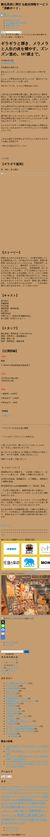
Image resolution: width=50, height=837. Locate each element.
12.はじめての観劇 (14, 711)
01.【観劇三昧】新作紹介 (17, 23)
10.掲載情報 (11, 706)
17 (17, 665)
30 (14, 670)
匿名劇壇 (26, 803)
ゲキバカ (5, 793)
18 (2, 668)
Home (3, 34)
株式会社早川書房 (34, 807)
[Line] (25, 626)
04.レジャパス (12, 691)
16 (14, 665)
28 (10, 670)
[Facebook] (25, 630)
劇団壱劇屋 (13, 803)
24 (17, 668)
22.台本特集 (11, 734)
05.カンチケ (11, 693)
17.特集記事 (11, 724)
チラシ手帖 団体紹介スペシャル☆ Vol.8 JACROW (27, 761)
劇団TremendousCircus (39, 800)
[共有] (25, 637)
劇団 (30, 799)
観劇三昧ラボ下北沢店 (16, 819)
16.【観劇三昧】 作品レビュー (19, 721)
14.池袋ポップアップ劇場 (17, 716)
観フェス (9, 815)
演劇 (16, 811)
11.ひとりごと (12, 708)
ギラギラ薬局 (11, 642)
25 (2, 670)
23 (14, 668)
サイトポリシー (12, 828)
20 (7, 668)
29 (12, 670)
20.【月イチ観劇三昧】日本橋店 (19, 729)
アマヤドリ (33, 789)
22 (12, 668)
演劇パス (7, 415)
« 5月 (3, 673)
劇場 (20, 803)
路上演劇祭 (21, 823)
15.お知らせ (11, 719)
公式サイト (6, 525)
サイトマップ (11, 28)
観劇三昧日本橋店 (11, 823)
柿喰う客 (25, 807)
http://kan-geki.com (32, 573)
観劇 (15, 815)
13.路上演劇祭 (12, 714)
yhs (22, 786)
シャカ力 (10, 645)
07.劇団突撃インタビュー (17, 698)
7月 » (9, 673)
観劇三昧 (24, 815)
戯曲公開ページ (12, 25)
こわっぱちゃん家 (29, 786)
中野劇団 (13, 800)
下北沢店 (5, 800)
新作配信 (42, 803)
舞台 (4, 815)
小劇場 (33, 803)
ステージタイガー (26, 793)
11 (2, 665)
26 (5, 670)
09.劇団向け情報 (13, 703)
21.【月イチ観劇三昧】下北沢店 (19, 731)
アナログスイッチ (22, 789)
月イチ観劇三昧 (11, 806)
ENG (19, 786)
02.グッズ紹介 (12, 686)
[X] (25, 622)
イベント (41, 789)
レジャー (14, 796)
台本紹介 (14, 736)
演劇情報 (35, 810)
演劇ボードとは (12, 20)
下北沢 (45, 796)
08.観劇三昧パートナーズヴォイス (20, 701)
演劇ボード (17, 16)
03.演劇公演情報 (8, 63)
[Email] (25, 634)
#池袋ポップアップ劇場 (9, 787)
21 (10, 668)
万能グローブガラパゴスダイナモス (29, 796)
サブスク (14, 792)
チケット (38, 792)
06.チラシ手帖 (12, 696)
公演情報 (21, 799)
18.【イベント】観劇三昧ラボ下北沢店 (22, 726)
